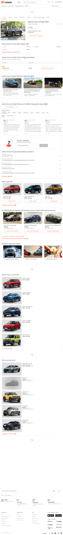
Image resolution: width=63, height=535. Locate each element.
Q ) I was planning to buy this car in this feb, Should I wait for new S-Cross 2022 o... (18, 173)
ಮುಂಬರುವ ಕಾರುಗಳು (11, 433)
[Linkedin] (61, 533)
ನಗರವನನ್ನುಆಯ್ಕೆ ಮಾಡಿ (57, 6)
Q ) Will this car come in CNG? (8, 168)
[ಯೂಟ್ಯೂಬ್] (55, 533)
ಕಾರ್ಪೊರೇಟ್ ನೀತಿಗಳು (4, 521)
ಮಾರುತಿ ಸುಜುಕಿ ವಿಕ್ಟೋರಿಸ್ (26, 320)
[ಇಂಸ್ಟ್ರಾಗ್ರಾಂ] (58, 533)
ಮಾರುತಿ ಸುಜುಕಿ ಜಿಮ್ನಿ (25, 334)
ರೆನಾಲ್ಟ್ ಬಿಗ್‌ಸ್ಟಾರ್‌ (25, 420)
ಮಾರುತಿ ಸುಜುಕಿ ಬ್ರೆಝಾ (7, 196)
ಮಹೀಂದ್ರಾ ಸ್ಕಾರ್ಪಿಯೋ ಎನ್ (29, 196)
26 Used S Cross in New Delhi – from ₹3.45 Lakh (12, 236)
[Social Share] (61, 24)
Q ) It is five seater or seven (7, 155)
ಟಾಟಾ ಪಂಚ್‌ (47, 196)
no (59, 491)
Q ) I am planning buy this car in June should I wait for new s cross (15, 164)
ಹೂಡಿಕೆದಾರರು (3, 523)
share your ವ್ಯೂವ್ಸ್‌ (9, 106)
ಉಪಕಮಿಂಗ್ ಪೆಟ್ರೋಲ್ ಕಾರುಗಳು (51, 259)
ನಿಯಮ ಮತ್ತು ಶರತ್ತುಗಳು (4, 518)
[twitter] (52, 533)
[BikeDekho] (50, 521)
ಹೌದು (54, 491)
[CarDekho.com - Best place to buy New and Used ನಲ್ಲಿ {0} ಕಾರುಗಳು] (6, 2)
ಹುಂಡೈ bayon (24, 377)
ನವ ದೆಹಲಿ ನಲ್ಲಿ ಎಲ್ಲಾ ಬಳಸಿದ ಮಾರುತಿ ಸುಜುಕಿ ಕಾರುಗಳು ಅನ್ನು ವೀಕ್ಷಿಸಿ (15, 238)
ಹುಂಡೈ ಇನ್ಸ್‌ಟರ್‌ (25, 406)
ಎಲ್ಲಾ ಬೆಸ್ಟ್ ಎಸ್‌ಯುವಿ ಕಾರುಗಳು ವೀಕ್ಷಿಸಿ (8, 205)
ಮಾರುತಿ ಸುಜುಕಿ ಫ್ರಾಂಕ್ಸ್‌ (26, 292)
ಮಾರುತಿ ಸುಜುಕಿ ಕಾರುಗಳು (6, 348)
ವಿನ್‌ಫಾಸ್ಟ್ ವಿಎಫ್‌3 (25, 391)
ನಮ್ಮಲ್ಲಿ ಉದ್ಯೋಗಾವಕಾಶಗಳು (5, 516)
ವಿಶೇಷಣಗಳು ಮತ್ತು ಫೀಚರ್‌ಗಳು (13, 52)
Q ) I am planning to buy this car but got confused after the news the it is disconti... (18, 160)
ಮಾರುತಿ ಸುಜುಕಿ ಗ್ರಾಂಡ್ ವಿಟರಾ (27, 306)
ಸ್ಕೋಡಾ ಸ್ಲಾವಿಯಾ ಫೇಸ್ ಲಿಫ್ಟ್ (27, 363)
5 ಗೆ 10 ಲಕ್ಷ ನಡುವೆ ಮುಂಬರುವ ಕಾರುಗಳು (11, 259)
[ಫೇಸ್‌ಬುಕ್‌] (49, 533)
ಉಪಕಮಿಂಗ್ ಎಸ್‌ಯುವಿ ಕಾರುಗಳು (31, 259)
